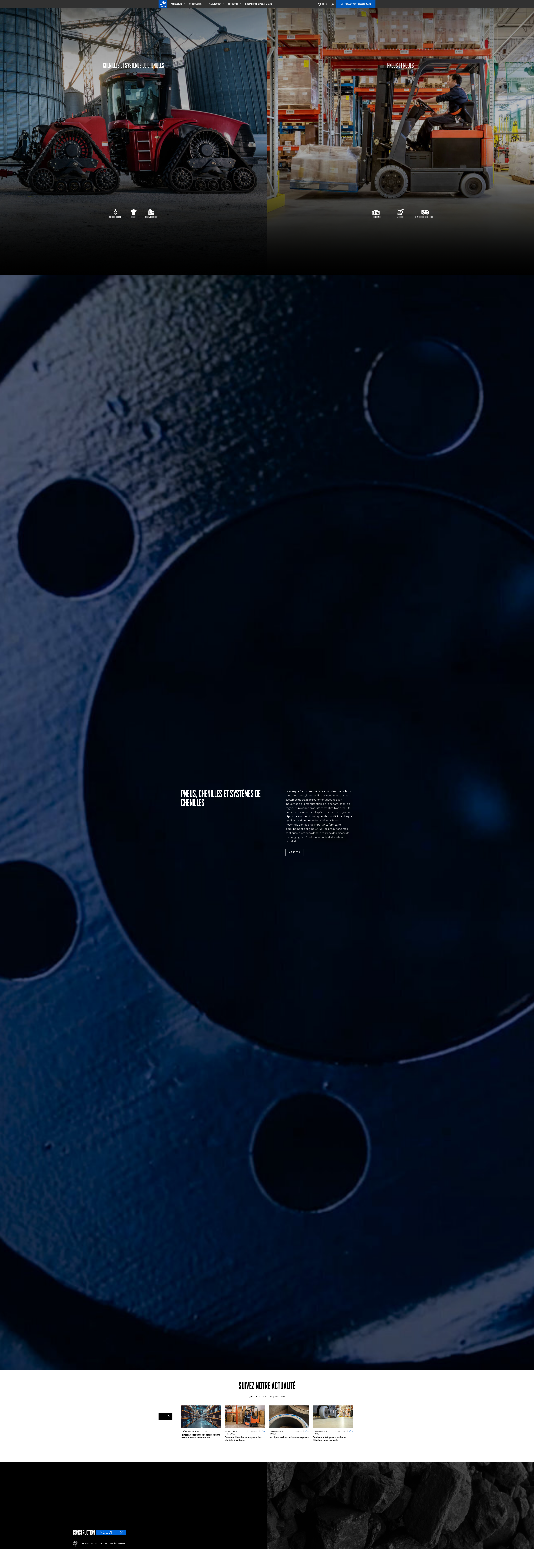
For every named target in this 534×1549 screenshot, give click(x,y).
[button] (165, 1416)
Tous (250, 1397)
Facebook (280, 1397)
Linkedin (267, 1397)
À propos (294, 852)
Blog (257, 1397)
